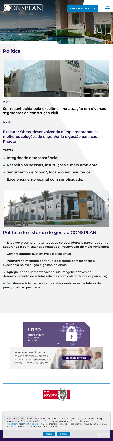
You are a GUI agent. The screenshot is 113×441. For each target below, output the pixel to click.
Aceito (49, 433)
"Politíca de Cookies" (33, 423)
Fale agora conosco (81, 8)
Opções (63, 433)
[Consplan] (23, 11)
